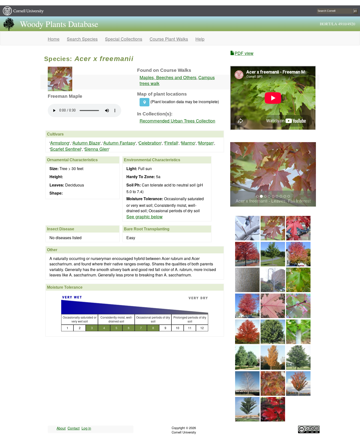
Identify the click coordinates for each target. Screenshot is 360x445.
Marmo (188, 143)
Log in (86, 428)
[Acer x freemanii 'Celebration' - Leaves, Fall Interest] (273, 394)
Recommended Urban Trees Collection (177, 121)
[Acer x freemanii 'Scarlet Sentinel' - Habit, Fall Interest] (298, 394)
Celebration (150, 143)
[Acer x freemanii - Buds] (247, 238)
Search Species (82, 39)
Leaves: (56, 185)
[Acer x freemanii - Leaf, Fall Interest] (273, 316)
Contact (74, 428)
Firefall (171, 143)
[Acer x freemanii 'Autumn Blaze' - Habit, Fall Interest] (247, 342)
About (61, 428)
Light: (131, 168)
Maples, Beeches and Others (168, 77)
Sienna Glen (96, 149)
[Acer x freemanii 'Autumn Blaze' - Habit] (273, 342)
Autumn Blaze (86, 143)
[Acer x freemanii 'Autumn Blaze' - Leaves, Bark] (298, 342)
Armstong (59, 143)
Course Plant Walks (169, 39)
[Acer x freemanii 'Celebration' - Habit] (298, 368)
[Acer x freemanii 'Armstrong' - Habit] (247, 368)
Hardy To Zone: (140, 176)
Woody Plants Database (59, 24)
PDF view (244, 53)
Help (199, 39)
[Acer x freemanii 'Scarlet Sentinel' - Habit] (247, 420)
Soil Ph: (133, 185)
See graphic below (144, 217)
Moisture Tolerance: (144, 198)
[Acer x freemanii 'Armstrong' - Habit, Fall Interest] (273, 368)
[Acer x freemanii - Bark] (247, 290)
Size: (54, 168)
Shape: (56, 193)
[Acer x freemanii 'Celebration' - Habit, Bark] (247, 394)
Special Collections (123, 39)
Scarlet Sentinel (65, 149)
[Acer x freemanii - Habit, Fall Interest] (247, 264)
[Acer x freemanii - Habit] (273, 264)
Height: (56, 176)
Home (54, 39)
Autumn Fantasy (119, 143)
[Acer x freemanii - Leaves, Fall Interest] (273, 238)
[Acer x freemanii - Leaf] (298, 290)
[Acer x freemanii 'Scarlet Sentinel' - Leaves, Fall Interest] (273, 420)
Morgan (205, 143)
